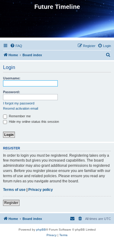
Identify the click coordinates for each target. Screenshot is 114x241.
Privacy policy (40, 190)
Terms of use (14, 190)
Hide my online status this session (33, 121)
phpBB (41, 229)
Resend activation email (20, 108)
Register (11, 203)
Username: (11, 78)
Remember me (19, 116)
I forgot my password (18, 103)
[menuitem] (16, 45)
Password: (11, 92)
